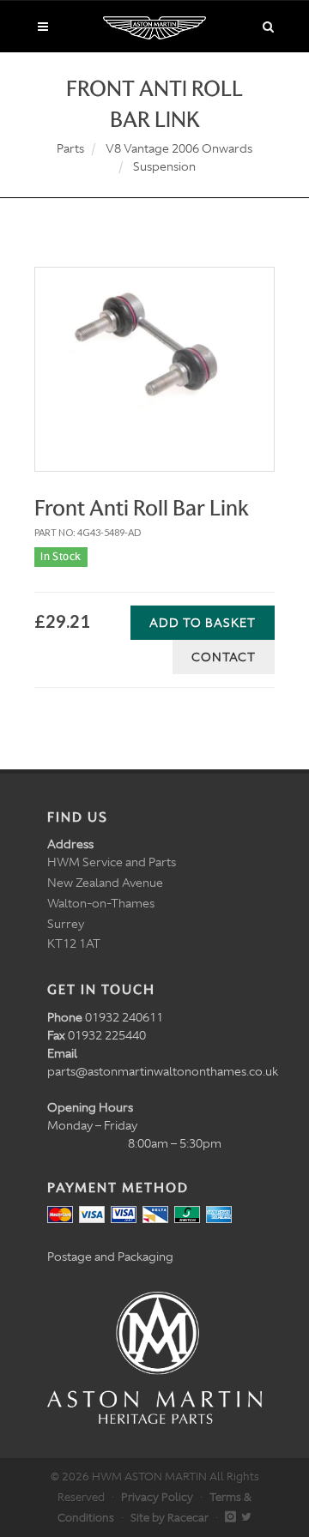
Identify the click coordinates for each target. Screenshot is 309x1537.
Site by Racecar (169, 1517)
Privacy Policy (157, 1497)
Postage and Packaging (110, 1256)
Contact (223, 657)
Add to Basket (202, 622)
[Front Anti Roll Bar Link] (154, 350)
